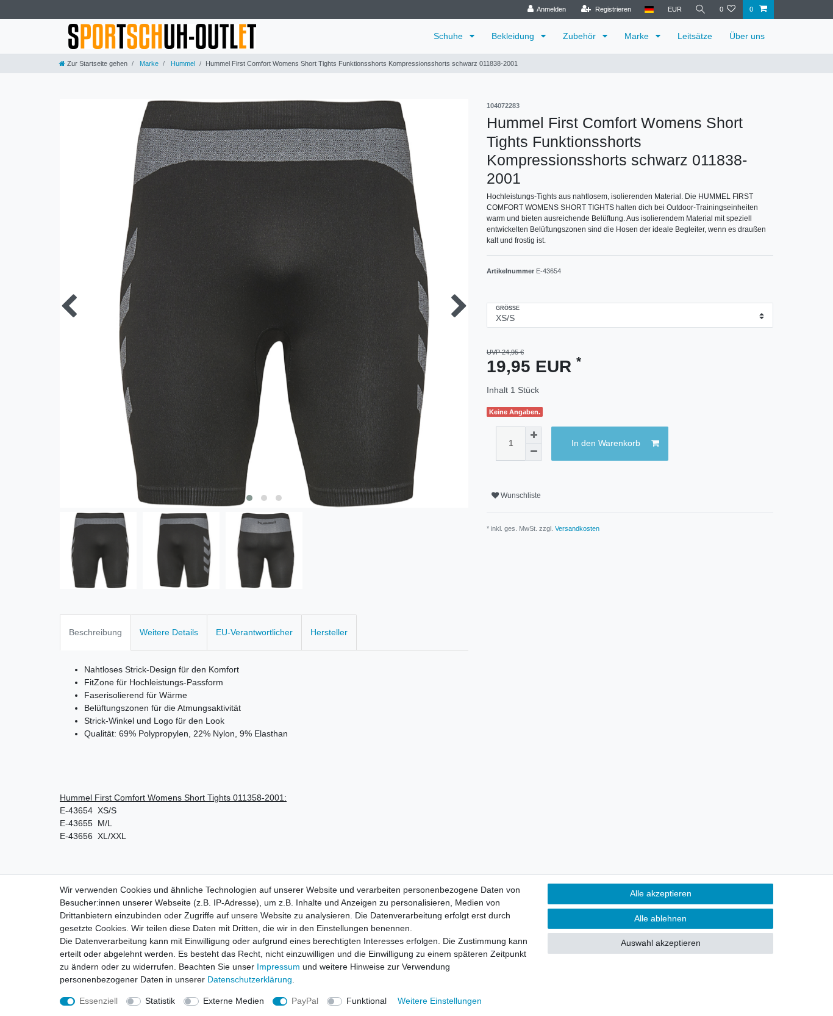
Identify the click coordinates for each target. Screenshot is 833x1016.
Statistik (160, 1001)
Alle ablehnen (660, 918)
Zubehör (580, 36)
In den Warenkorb (605, 443)
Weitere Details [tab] (169, 632)
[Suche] (700, 9)
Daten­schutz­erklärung (249, 979)
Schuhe (449, 36)
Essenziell (98, 1001)
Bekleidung (514, 36)
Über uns (747, 36)
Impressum (278, 966)
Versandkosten (577, 528)
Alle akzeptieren (661, 893)
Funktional (366, 1001)
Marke (637, 36)
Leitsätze (694, 36)
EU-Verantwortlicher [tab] (254, 632)
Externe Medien (233, 1001)
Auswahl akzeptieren (661, 943)
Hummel (182, 63)
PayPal (304, 1001)
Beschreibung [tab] (95, 632)
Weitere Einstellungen (440, 1001)
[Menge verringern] (533, 452)
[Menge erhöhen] (533, 435)
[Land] (649, 9)
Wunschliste (520, 495)
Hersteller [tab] (329, 632)
